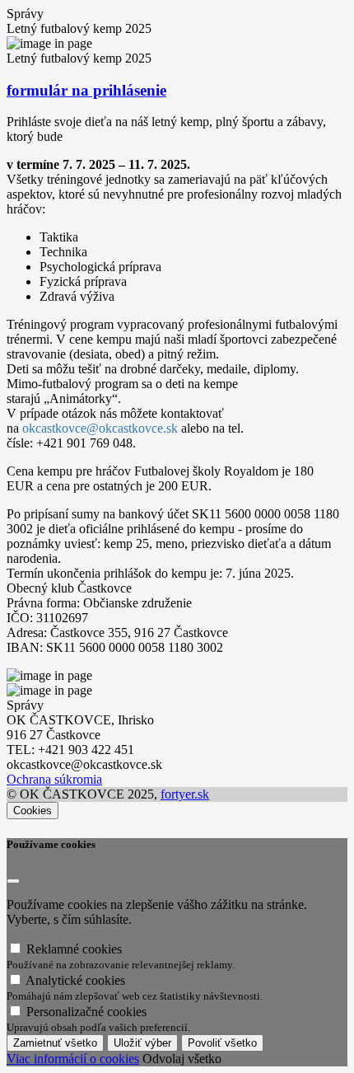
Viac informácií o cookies (73, 1059)
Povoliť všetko (222, 1043)
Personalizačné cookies (98, 1019)
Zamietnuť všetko (55, 1043)
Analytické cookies (135, 987)
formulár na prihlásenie (86, 90)
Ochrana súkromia (54, 779)
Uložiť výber (142, 1043)
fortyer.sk (185, 794)
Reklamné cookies (121, 956)
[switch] (15, 948)
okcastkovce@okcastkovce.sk (100, 428)
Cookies (32, 810)
